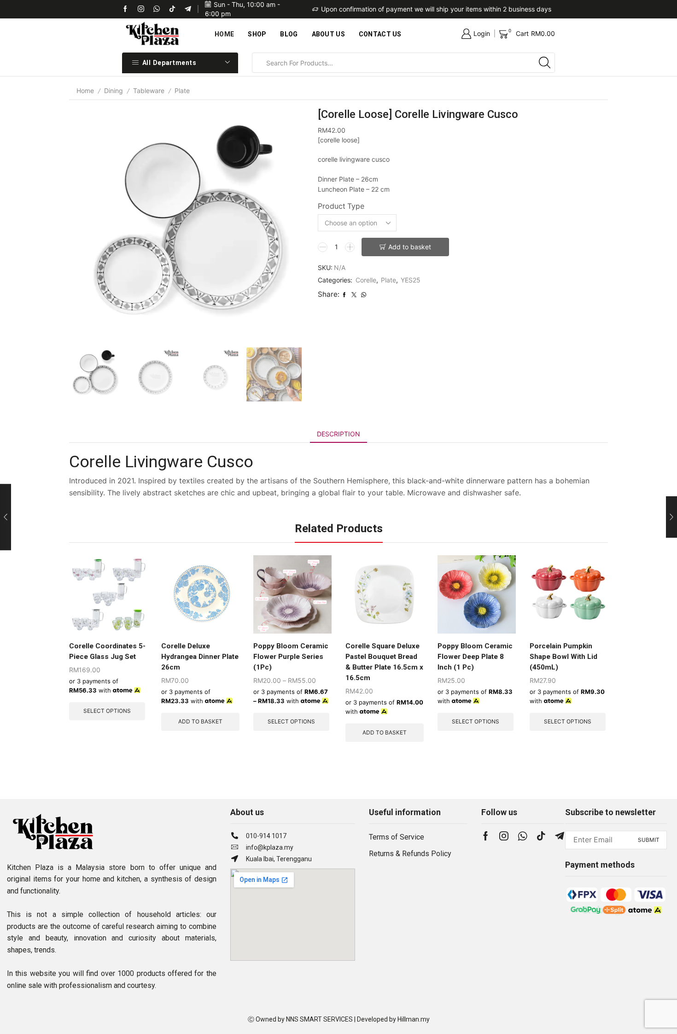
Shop (257, 34)
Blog (289, 34)
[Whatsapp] (156, 9)
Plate (182, 90)
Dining (113, 90)
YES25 (410, 280)
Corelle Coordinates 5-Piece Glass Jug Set (107, 651)
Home (224, 34)
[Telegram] (188, 9)
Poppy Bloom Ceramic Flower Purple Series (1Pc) (290, 656)
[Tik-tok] (141, 9)
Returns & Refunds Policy (410, 853)
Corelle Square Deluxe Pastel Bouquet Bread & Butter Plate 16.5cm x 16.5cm (384, 662)
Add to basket (409, 247)
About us (328, 34)
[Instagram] (503, 835)
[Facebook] (125, 9)
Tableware (148, 90)
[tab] (338, 434)
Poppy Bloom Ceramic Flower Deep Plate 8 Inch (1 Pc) (475, 656)
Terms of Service (396, 837)
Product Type (341, 206)
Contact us (380, 34)
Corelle (366, 280)
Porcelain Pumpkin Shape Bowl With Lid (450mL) (563, 656)
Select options (107, 710)
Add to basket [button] (200, 721)
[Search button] (544, 62)
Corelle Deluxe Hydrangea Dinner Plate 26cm (200, 656)
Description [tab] (338, 434)
